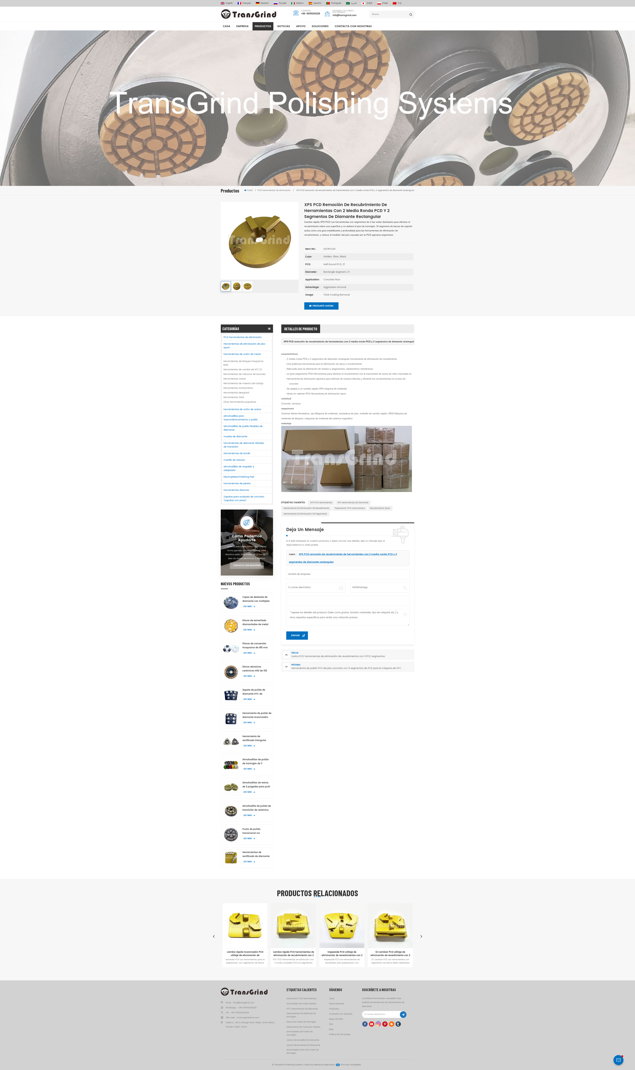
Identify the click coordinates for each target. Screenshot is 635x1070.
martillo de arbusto (234, 460)
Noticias (283, 26)
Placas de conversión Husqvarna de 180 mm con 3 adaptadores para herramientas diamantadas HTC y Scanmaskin (256, 646)
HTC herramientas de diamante (302, 1008)
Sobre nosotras (336, 1003)
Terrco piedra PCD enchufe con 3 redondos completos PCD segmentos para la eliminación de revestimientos (390, 954)
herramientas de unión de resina (242, 409)
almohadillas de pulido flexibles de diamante (243, 428)
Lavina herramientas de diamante (303, 1045)
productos (334, 1008)
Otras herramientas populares (239, 402)
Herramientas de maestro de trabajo (243, 383)
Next (421, 936)
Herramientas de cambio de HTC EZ (242, 369)
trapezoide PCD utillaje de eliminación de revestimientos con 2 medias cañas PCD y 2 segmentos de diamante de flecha (293, 954)
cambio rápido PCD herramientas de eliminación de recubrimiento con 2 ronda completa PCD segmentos (245, 954)
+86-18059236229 (310, 14)
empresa (242, 26)
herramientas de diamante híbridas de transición (244, 445)
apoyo (301, 26)
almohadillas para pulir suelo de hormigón (303, 1051)
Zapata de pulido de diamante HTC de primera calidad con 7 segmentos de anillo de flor (255, 692)
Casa (226, 26)
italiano (300, 3)
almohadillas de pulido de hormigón (300, 1033)
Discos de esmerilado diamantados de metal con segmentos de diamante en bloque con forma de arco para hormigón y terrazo (256, 623)
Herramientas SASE (233, 397)
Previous (213, 936)
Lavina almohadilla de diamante (303, 1040)
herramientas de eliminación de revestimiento (306, 508)
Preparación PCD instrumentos (350, 508)
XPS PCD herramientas (321, 502)
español (317, 3)
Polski (385, 3)
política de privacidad (339, 1034)
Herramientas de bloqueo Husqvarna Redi (243, 363)
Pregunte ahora (323, 306)
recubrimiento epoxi (380, 508)
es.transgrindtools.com (248, 1017)
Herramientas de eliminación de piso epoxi (244, 345)
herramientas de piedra (237, 483)
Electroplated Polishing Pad (239, 477)
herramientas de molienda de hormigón (301, 1015)
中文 (400, 3)
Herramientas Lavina (234, 379)
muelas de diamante (235, 436)
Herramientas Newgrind (236, 393)
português (336, 3)
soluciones (320, 26)
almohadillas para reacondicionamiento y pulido (241, 418)
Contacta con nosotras (353, 26)
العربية (354, 3)
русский (282, 3)
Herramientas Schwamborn (238, 388)
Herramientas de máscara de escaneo (244, 374)
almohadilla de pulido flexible (301, 1003)
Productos (263, 26)
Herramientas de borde (237, 453)
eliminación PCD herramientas (301, 998)
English (229, 3)
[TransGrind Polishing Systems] (249, 14)
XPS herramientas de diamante (353, 502)
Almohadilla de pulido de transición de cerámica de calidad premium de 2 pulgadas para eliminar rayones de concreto (256, 808)
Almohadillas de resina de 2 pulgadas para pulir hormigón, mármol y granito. (256, 785)
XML (331, 1024)
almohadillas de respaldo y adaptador (239, 468)
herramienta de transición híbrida (303, 1027)
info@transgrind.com (345, 15)
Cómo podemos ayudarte (247, 538)
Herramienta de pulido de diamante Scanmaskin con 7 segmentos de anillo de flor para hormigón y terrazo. (256, 715)
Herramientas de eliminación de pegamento (305, 513)
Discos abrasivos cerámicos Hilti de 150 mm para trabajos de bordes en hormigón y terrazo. (254, 669)
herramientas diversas (236, 490)
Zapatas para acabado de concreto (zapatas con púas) (244, 498)
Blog (331, 1029)
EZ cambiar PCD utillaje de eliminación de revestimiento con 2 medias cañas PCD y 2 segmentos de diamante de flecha (342, 954)
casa (331, 998)
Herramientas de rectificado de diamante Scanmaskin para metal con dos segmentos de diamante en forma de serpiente (256, 854)
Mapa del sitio (336, 1019)
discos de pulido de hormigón (301, 1022)
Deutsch (265, 3)
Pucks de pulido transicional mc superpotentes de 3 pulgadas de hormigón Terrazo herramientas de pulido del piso (256, 831)
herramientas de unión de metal (242, 354)
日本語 (369, 3)
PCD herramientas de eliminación (243, 337)
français (247, 3)
